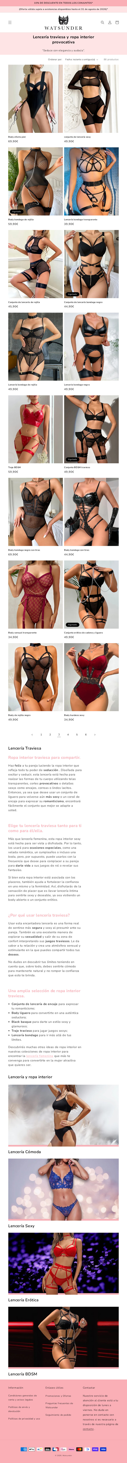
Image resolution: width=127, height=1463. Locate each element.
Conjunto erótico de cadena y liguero (83, 632)
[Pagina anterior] (32, 734)
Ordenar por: (55, 59)
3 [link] (59, 734)
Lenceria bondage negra (77, 384)
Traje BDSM (14, 467)
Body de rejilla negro (19, 715)
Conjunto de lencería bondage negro (83, 302)
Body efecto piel (17, 137)
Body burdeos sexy (74, 715)
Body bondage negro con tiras (24, 550)
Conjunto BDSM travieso (77, 467)
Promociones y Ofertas (58, 1395)
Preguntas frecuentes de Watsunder (59, 1405)
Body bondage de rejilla (21, 219)
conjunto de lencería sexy (77, 137)
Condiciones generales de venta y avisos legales (22, 1397)
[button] (10, 22)
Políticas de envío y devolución (19, 1409)
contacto (88, 1429)
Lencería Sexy (21, 1226)
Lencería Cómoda (24, 1151)
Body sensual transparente (22, 632)
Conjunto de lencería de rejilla (24, 302)
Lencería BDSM (22, 1374)
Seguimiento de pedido (58, 1414)
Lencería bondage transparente (80, 219)
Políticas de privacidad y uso (24, 1418)
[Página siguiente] (94, 734)
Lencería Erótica (23, 1300)
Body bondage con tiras (76, 550)
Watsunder (67, 1455)
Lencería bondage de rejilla (22, 384)
